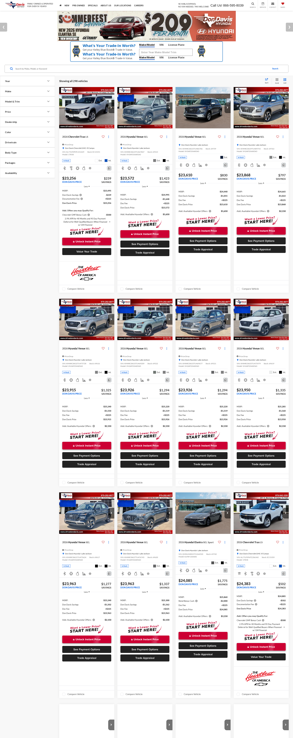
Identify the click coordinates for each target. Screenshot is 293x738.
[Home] (60, 5)
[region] (86, 207)
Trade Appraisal (144, 252)
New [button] (67, 5)
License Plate (176, 44)
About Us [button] (106, 5)
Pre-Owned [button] (78, 5)
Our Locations (122, 5)
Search (275, 68)
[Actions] (108, 136)
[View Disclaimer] (90, 168)
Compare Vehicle (75, 288)
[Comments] (109, 168)
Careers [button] (138, 5)
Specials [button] (93, 5)
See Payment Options (145, 244)
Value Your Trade (86, 251)
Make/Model (147, 44)
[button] (111, 107)
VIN (161, 44)
